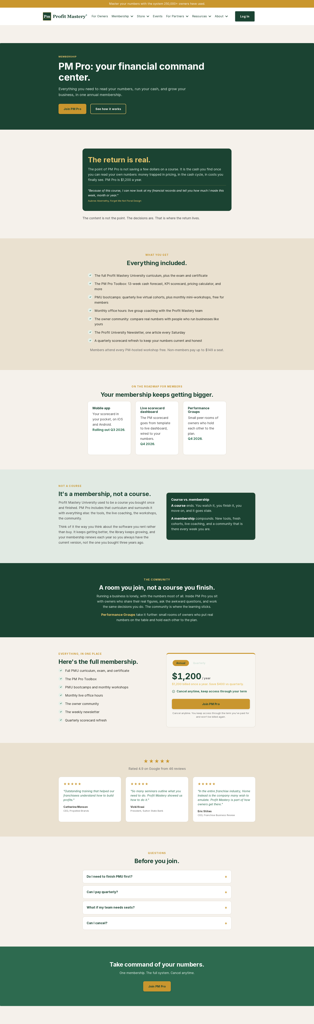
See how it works (108, 109)
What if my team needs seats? (111, 907)
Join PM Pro (72, 109)
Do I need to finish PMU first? (109, 876)
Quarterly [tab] (199, 663)
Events (157, 16)
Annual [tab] (180, 663)
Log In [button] (244, 16)
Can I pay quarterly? (102, 892)
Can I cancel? (97, 923)
